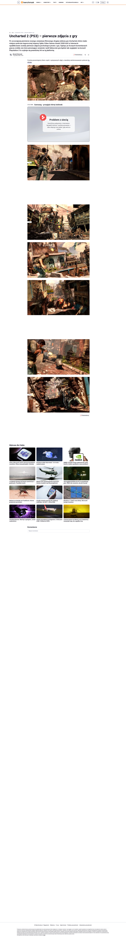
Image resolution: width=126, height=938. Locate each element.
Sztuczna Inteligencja (72, 2)
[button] (97, 2)
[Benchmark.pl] (28, 2)
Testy (54, 2)
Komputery (47, 2)
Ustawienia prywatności (85, 925)
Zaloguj (102, 2)
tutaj (44, 935)
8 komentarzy (78, 54)
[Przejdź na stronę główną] (18, 3)
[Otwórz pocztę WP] (93, 2)
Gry (82, 2)
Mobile (38, 2)
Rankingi (61, 2)
